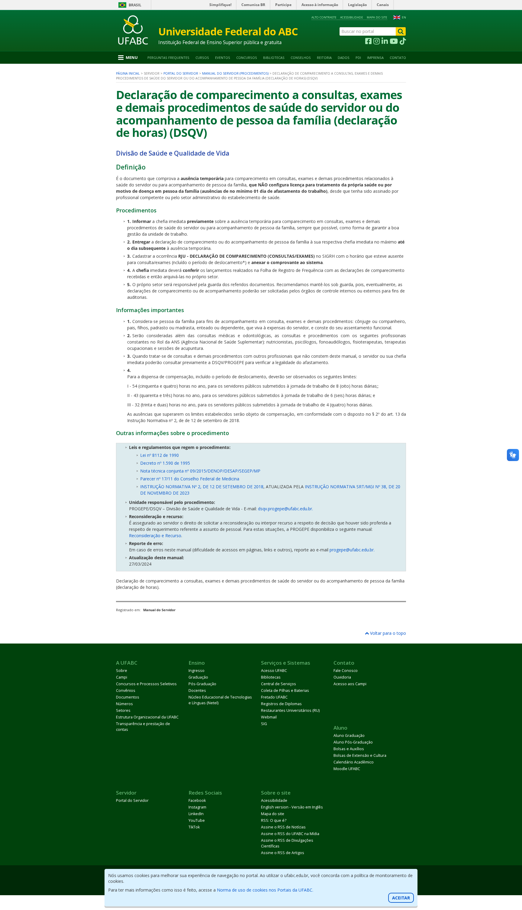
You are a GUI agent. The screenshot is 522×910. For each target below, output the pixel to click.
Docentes (197, 690)
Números (124, 703)
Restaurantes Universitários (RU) (290, 710)
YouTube (196, 820)
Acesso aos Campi (350, 683)
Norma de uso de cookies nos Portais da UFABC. (265, 890)
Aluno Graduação (349, 735)
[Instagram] (376, 41)
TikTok (194, 827)
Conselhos (301, 57)
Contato (398, 57)
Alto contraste (324, 17)
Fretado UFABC (274, 697)
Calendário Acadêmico (354, 762)
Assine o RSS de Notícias (283, 827)
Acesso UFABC (274, 670)
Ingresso (196, 670)
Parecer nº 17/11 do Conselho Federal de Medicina (189, 479)
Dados (344, 57)
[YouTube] (394, 41)
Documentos (127, 697)
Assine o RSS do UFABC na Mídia (290, 833)
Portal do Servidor (180, 73)
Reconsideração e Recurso (155, 535)
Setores (123, 710)
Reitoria (324, 57)
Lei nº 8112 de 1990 (159, 455)
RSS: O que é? (273, 820)
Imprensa (375, 57)
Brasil (135, 5)
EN (404, 17)
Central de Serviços (278, 683)
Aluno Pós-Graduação (353, 742)
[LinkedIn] (385, 41)
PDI (358, 57)
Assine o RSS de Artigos (282, 852)
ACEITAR (401, 898)
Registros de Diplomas (281, 703)
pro (333, 550)
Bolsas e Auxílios (349, 748)
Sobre (121, 670)
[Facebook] (368, 41)
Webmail (269, 717)
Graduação (198, 677)
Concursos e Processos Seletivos (146, 683)
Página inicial (128, 73)
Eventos (222, 57)
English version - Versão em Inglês (292, 807)
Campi (121, 677)
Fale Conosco (346, 670)
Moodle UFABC (347, 768)
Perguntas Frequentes (168, 57)
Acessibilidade (351, 17)
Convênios (125, 690)
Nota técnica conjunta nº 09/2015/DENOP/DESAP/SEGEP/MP (200, 471)
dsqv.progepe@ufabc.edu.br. (285, 508)
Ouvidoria (342, 677)
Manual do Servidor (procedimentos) (235, 73)
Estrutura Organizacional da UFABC (147, 717)
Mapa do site (377, 17)
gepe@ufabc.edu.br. (355, 550)
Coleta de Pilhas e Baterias (285, 690)
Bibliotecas (274, 57)
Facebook (197, 800)
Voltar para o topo (387, 633)
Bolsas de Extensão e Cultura (360, 755)
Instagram (197, 807)
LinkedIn (196, 813)
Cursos (202, 57)
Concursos (246, 57)
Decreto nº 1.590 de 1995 (165, 463)
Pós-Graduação (202, 683)
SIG (264, 723)
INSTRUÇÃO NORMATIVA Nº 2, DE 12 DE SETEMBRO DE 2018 (201, 486)
